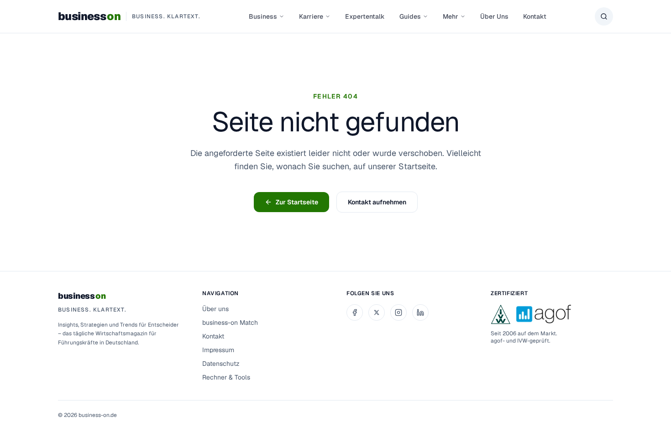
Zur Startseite (297, 202)
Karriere (311, 16)
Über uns (215, 309)
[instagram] (398, 312)
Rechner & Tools (226, 377)
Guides (410, 16)
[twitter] (376, 312)
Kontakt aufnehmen (377, 202)
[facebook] (354, 312)
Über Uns (494, 16)
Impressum (218, 350)
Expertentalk (365, 16)
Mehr (450, 16)
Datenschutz (221, 363)
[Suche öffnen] (604, 16)
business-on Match (230, 322)
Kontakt (534, 16)
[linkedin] (420, 312)
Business (263, 16)
